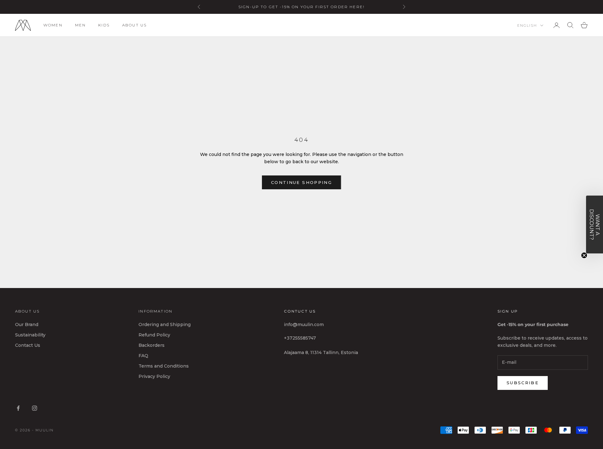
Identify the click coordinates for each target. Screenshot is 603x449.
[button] (594, 224)
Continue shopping (301, 182)
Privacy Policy (154, 376)
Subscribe (523, 382)
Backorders (152, 345)
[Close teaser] (584, 255)
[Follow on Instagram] (34, 408)
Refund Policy (154, 335)
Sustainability (30, 335)
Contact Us (27, 345)
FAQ (143, 355)
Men (80, 25)
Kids (104, 25)
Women (52, 25)
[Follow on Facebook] (18, 408)
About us (134, 25)
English (527, 25)
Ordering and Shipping (165, 324)
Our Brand (26, 324)
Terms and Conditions (164, 366)
